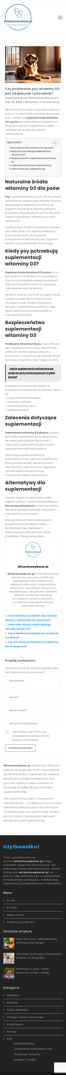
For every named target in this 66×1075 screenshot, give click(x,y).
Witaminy (31, 102)
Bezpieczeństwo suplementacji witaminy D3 (33, 160)
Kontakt (12, 907)
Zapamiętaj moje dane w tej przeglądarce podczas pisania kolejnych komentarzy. (30, 736)
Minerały (12, 1002)
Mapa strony (15, 915)
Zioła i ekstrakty (17, 1010)
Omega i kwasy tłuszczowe (25, 1017)
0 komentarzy (49, 102)
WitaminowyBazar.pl (43, 98)
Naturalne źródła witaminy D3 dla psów (32, 147)
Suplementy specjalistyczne (33, 1049)
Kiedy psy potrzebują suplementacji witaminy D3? (31, 153)
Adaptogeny (15, 1024)
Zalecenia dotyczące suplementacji (31, 165)
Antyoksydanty (24, 1043)
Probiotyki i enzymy (27, 1054)
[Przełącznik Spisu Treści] (54, 143)
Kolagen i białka (25, 1059)
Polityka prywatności (21, 922)
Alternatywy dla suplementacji (28, 168)
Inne (10, 1039)
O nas (11, 900)
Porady (11, 1031)
